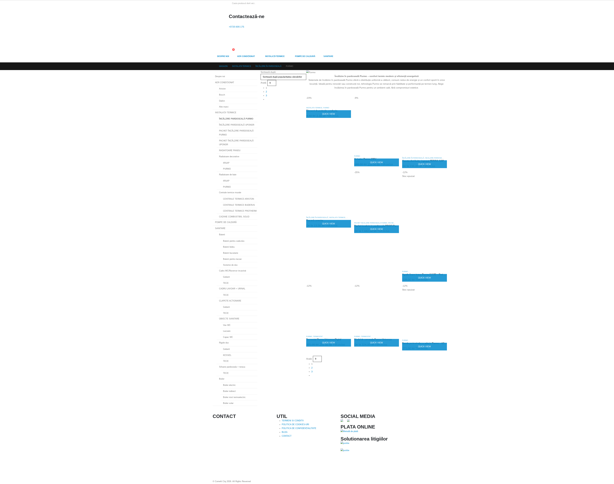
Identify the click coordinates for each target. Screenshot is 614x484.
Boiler (221, 379)
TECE (226, 283)
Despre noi (223, 56)
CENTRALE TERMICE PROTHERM (240, 211)
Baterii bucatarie (230, 253)
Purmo (326, 108)
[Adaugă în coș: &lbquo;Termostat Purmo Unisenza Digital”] (346, 289)
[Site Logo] (220, 7)
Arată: (264, 82)
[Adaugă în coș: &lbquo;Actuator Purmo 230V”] (394, 101)
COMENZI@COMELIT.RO (232, 441)
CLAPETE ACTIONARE (230, 301)
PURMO (227, 169)
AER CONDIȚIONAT (246, 56)
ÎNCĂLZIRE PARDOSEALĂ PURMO (236, 119)
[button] (262, 105)
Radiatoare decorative (229, 156)
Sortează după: (268, 72)
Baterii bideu (229, 247)
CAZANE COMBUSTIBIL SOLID (234, 216)
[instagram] (349, 421)
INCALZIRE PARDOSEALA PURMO (438, 158)
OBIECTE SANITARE (229, 318)
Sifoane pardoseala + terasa (232, 367)
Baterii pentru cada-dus (233, 241)
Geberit (226, 277)
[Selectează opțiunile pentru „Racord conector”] (346, 176)
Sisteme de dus (230, 265)
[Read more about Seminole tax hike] (345, 446)
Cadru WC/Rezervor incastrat (232, 271)
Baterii (222, 234)
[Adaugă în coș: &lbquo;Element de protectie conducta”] (346, 101)
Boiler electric (229, 385)
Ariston (222, 88)
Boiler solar (228, 403)
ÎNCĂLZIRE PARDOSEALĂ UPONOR (236, 125)
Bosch (222, 95)
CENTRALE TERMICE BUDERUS (239, 205)
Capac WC (228, 337)
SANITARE (328, 56)
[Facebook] (343, 421)
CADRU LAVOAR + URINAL (232, 288)
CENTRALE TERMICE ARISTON (238, 199)
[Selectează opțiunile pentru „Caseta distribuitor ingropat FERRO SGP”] (442, 101)
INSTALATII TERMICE (314, 108)
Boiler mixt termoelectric (234, 397)
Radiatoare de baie (227, 174)
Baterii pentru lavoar (232, 259)
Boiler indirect (229, 391)
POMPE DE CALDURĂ (305, 56)
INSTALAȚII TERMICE (275, 56)
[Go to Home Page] (214, 66)
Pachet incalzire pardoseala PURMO (370, 223)
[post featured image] (323, 101)
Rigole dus (224, 342)
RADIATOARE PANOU (229, 150)
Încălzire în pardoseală (413, 158)
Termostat (318, 336)
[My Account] (230, 37)
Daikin (222, 101)
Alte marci (223, 107)
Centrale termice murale (230, 192)
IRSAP (226, 163)
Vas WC (227, 325)
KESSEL (227, 355)
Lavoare (226, 331)
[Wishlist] (230, 44)
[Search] (265, 3)
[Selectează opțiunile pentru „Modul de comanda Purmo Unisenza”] (394, 289)
